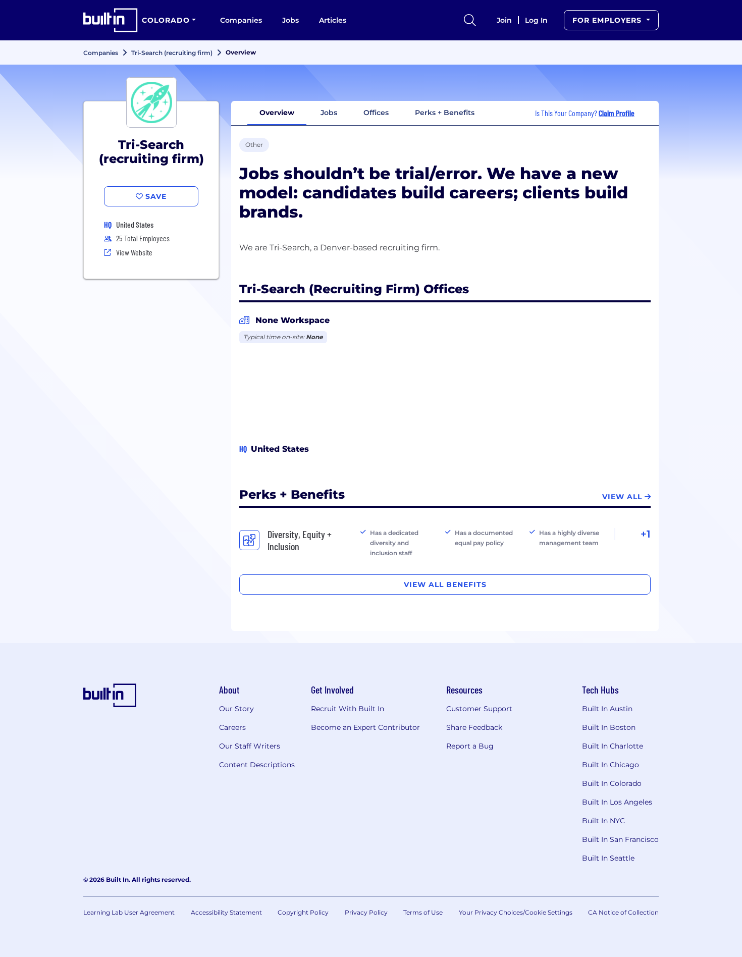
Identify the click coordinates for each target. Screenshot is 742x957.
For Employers (608, 20)
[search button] (470, 20)
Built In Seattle (608, 858)
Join (504, 20)
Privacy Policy (366, 912)
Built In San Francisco (620, 839)
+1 (646, 534)
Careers (232, 727)
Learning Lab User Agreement (129, 912)
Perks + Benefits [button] (444, 112)
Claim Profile (616, 113)
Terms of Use (423, 912)
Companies (241, 20)
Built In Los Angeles (617, 802)
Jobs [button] (329, 112)
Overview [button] (276, 112)
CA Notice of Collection (623, 912)
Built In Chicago (610, 764)
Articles (332, 20)
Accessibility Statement (226, 912)
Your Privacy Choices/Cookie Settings (515, 912)
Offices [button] (376, 112)
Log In (536, 20)
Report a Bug (470, 746)
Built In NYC (603, 820)
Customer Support (479, 708)
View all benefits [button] (445, 584)
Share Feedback (474, 727)
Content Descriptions (257, 764)
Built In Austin (607, 708)
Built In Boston (608, 727)
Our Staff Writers (249, 746)
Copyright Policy (303, 912)
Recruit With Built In (347, 708)
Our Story (236, 708)
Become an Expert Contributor (365, 727)
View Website (134, 252)
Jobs (290, 20)
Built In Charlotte (612, 746)
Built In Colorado (612, 783)
